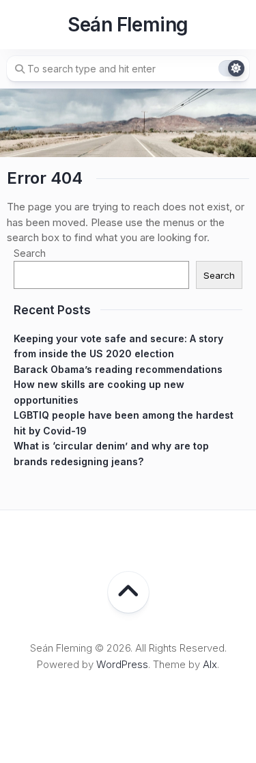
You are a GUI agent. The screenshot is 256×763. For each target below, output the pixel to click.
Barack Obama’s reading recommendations (118, 369)
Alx (210, 664)
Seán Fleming (128, 24)
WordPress (122, 664)
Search (30, 253)
